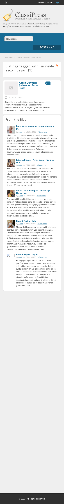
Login (57, 3)
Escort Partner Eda (26, 221)
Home (6, 57)
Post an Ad (47, 47)
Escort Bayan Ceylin (27, 254)
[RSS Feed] (6, 2)
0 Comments (42, 132)
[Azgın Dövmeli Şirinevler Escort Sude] (11, 94)
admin (20, 132)
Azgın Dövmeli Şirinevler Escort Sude (29, 85)
